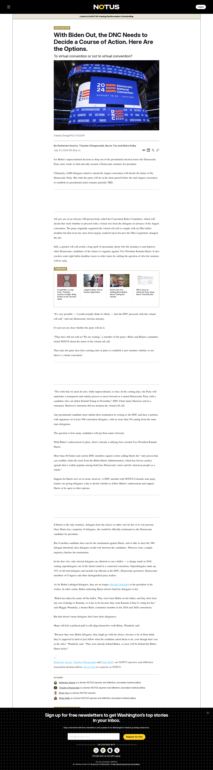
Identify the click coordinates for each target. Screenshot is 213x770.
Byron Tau (111, 145)
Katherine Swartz (67, 145)
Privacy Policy (105, 764)
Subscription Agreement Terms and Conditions (126, 764)
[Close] (208, 713)
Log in (117, 756)
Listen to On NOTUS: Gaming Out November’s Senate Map (106, 16)
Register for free (134, 737)
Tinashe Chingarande (91, 145)
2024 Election (62, 28)
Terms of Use (95, 764)
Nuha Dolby (129, 145)
